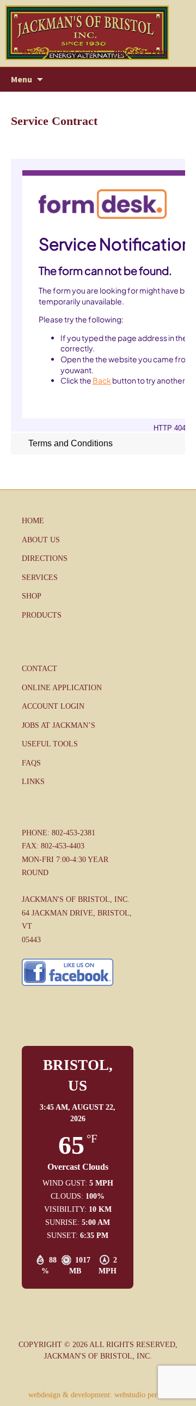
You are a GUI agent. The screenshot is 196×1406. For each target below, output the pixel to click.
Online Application (62, 688)
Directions (45, 558)
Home (33, 521)
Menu (21, 79)
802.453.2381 (141, 53)
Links (33, 781)
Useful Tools (50, 744)
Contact (39, 669)
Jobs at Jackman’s (58, 725)
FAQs (31, 763)
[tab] (98, 444)
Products (42, 615)
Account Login (53, 706)
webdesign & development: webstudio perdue (98, 1395)
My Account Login (59, 54)
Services (40, 577)
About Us (41, 540)
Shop (31, 596)
